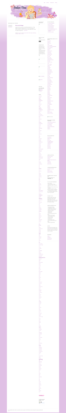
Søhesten (48, 105)
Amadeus (40, 101)
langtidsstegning (41, 262)
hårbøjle (40, 213)
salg (39, 324)
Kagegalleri (52, 2)
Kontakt (47, 2)
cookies (40, 144)
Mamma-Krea (49, 86)
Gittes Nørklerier (49, 69)
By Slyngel (48, 68)
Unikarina (48, 96)
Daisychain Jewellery (50, 156)
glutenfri (40, 188)
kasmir (39, 240)
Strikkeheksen (49, 103)
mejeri (39, 278)
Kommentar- (49, 238)
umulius (40, 381)
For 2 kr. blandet (49, 64)
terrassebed (40, 365)
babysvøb (40, 107)
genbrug (40, 183)
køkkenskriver (40, 256)
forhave (40, 173)
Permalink (22, 33)
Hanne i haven (49, 140)
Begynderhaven (49, 138)
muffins (39, 285)
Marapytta (48, 107)
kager (39, 235)
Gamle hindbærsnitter (51, 26)
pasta (39, 306)
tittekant (40, 367)
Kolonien (48, 139)
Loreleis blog (49, 162)
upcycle (39, 382)
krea (39, 249)
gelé (39, 182)
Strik (40, 345)
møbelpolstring (40, 286)
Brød (39, 129)
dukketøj (40, 153)
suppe (39, 353)
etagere (39, 159)
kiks (39, 241)
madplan (40, 272)
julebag (39, 227)
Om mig (56, 2)
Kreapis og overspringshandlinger (51, 46)
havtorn (40, 197)
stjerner (40, 339)
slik (39, 331)
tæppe (39, 374)
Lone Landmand (49, 124)
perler (39, 308)
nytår (39, 293)
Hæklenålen (48, 94)
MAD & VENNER (40, 271)
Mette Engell (49, 228)
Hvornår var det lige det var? (51, 177)
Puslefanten (48, 98)
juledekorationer (41, 228)
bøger (39, 136)
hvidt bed (40, 210)
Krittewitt (48, 66)
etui (39, 160)
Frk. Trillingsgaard (49, 104)
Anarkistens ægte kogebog (50, 126)
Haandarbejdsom (49, 58)
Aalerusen (48, 87)
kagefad (39, 234)
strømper (40, 352)
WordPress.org (49, 239)
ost (39, 299)
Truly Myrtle (48, 67)
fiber (39, 167)
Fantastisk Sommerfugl (50, 59)
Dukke (39, 152)
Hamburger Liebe (41, 191)
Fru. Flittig (48, 76)
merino (39, 279)
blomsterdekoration (41, 115)
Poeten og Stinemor (50, 47)
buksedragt (40, 130)
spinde (39, 338)
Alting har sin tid (49, 97)
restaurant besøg (41, 316)
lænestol (40, 269)
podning (40, 314)
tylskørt (39, 373)
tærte (39, 375)
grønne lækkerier (41, 190)
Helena (40, 198)
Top (8, 410)
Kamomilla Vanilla (49, 84)
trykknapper (16, 33)
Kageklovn (48, 127)
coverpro (40, 145)
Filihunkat (48, 93)
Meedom (40, 277)
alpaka (39, 98)
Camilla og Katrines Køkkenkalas (51, 122)
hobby (39, 203)
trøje (39, 372)
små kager (40, 332)
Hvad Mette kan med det (50, 168)
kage (40, 233)
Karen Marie (49, 85)
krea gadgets (40, 250)
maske (39, 276)
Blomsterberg (40, 114)
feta (39, 166)
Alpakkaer (40, 99)
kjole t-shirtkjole (40, 243)
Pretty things (49, 161)
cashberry (40, 143)
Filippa (40, 168)
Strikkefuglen (49, 83)
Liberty (39, 264)
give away (40, 184)
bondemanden (40, 123)
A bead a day (49, 157)
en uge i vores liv (41, 158)
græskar (40, 189)
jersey (40, 225)
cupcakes (40, 146)
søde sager (40, 361)
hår (39, 212)
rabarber (40, 315)
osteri (39, 300)
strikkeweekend (40, 351)
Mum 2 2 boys (49, 57)
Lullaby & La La (49, 65)
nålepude (40, 294)
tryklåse (20, 33)
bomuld (40, 122)
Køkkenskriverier (43, 257)
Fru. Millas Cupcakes (50, 123)
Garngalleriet (49, 48)
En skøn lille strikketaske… (51, 23)
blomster (40, 113)
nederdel (40, 291)
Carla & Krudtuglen (49, 45)
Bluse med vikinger (19, 25)
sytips (39, 360)
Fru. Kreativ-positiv (49, 95)
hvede (39, 205)
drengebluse (40, 151)
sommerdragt (40, 337)
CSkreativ (48, 158)
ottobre (40, 301)
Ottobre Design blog (50, 77)
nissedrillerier (40, 292)
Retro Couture (49, 55)
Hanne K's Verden (49, 125)
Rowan (39, 321)
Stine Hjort (48, 56)
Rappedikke (48, 88)
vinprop (40, 387)
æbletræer (40, 390)
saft (39, 323)
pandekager (40, 302)
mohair (39, 284)
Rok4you (48, 49)
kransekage (40, 248)
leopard (40, 263)
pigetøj (39, 309)
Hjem (44, 2)
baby (39, 106)
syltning (40, 358)
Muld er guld (49, 148)
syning (41, 359)
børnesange (40, 138)
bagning (40, 108)
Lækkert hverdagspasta (51, 25)
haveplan (40, 196)
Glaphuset (48, 106)
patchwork (40, 307)
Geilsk (39, 181)
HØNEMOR (40, 211)
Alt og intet (40, 100)
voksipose (40, 388)
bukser (39, 131)
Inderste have (40, 219)
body (39, 120)
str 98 (39, 344)
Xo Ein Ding (48, 74)
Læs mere (26, 30)
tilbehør (40, 366)
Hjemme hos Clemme (50, 113)
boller (39, 121)
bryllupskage (40, 128)
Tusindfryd (48, 108)
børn (39, 137)
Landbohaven (49, 143)
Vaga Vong (48, 78)
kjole (39, 242)
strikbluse (40, 346)
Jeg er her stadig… (50, 24)
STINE (48, 63)
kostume (40, 247)
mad (39, 270)
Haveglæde (40, 195)
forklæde (40, 174)
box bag (40, 124)
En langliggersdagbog (50, 141)
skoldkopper (40, 329)
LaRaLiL (48, 44)
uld (39, 380)
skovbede (40, 330)
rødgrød (40, 322)
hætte (39, 218)
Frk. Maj (48, 75)
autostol (40, 105)
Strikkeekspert (49, 73)
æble (39, 389)
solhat (39, 336)
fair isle (40, 161)
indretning (40, 220)
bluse (39, 116)
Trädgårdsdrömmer (50, 142)
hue (39, 204)
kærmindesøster (41, 255)
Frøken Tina (40, 175)
